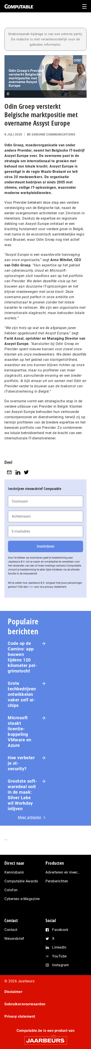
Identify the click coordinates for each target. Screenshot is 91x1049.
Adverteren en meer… (63, 872)
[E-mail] (9, 472)
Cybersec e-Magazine (22, 899)
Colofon (11, 890)
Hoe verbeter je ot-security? (21, 763)
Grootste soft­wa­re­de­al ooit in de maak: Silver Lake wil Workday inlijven (22, 794)
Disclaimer (13, 992)
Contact (10, 930)
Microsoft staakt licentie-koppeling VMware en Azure (19, 731)
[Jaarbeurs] (45, 1038)
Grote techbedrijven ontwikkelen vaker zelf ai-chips (22, 694)
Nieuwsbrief (14, 938)
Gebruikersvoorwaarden (25, 1004)
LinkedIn (59, 947)
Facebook (60, 930)
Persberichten (57, 881)
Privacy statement (19, 1016)
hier (31, 586)
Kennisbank (14, 872)
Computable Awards (21, 881)
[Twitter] (26, 472)
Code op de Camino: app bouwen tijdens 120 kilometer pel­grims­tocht (22, 657)
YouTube (59, 956)
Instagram (60, 965)
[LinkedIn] (18, 472)
